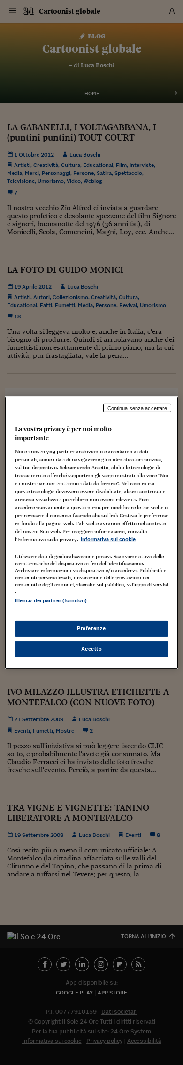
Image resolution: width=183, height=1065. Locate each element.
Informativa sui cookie (108, 539)
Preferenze (91, 628)
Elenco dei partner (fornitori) (51, 600)
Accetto (91, 649)
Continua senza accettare (137, 407)
